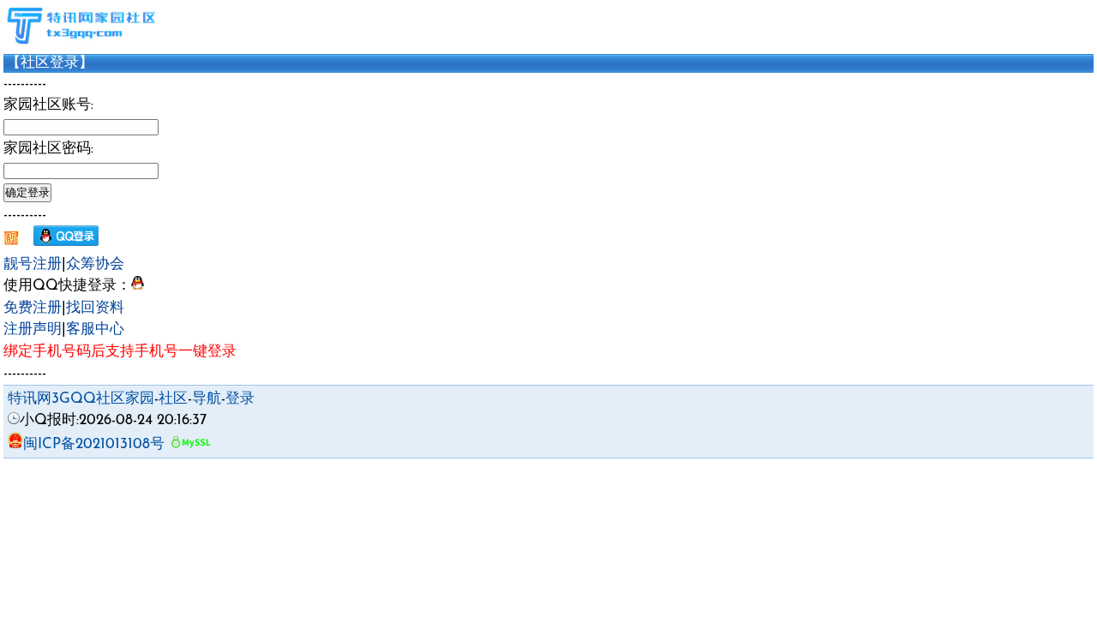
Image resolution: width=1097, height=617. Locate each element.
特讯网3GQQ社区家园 (81, 399)
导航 (206, 399)
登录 (240, 399)
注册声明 (32, 329)
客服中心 (95, 329)
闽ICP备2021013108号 (94, 444)
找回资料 (95, 308)
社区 (173, 399)
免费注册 (32, 308)
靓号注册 (32, 264)
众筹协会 (95, 264)
